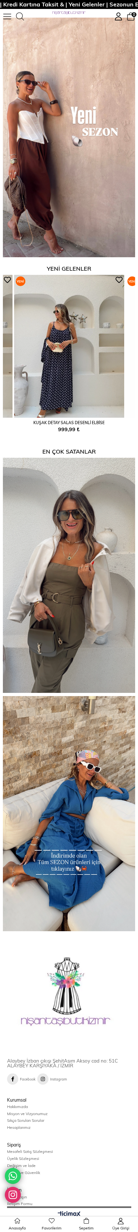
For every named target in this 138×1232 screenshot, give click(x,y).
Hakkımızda (17, 1106)
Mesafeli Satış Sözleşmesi (30, 1151)
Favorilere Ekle (7, 279)
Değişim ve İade (21, 1165)
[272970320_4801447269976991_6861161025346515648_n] (69, 996)
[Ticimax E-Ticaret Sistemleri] (69, 1214)
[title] (69, 137)
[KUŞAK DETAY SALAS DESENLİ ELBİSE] (69, 346)
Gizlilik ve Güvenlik (23, 1172)
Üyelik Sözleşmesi (23, 1158)
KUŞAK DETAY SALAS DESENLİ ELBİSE (69, 422)
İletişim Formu (19, 1203)
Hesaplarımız (18, 1127)
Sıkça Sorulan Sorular (25, 1120)
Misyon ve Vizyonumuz (27, 1113)
